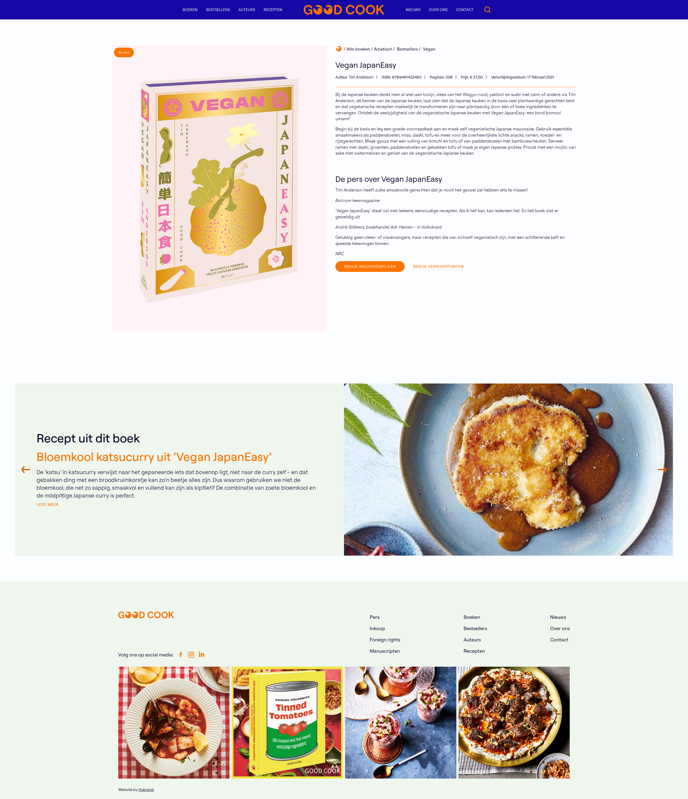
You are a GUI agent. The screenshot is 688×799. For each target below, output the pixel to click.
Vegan (429, 49)
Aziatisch (383, 49)
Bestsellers (218, 9)
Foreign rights (385, 640)
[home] (344, 9)
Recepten (273, 9)
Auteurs (246, 9)
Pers (374, 617)
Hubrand (146, 789)
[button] (190, 9)
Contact (465, 9)
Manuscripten (385, 651)
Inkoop (377, 628)
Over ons (438, 9)
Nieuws (413, 9)
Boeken (472, 617)
